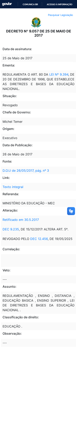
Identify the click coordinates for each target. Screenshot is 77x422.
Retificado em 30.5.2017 (21, 220)
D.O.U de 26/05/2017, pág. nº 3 (26, 171)
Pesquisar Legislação (60, 15)
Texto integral (13, 187)
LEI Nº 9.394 (58, 74)
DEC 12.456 (39, 239)
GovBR (7, 4)
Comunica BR (30, 4)
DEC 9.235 (11, 229)
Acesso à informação (59, 4)
